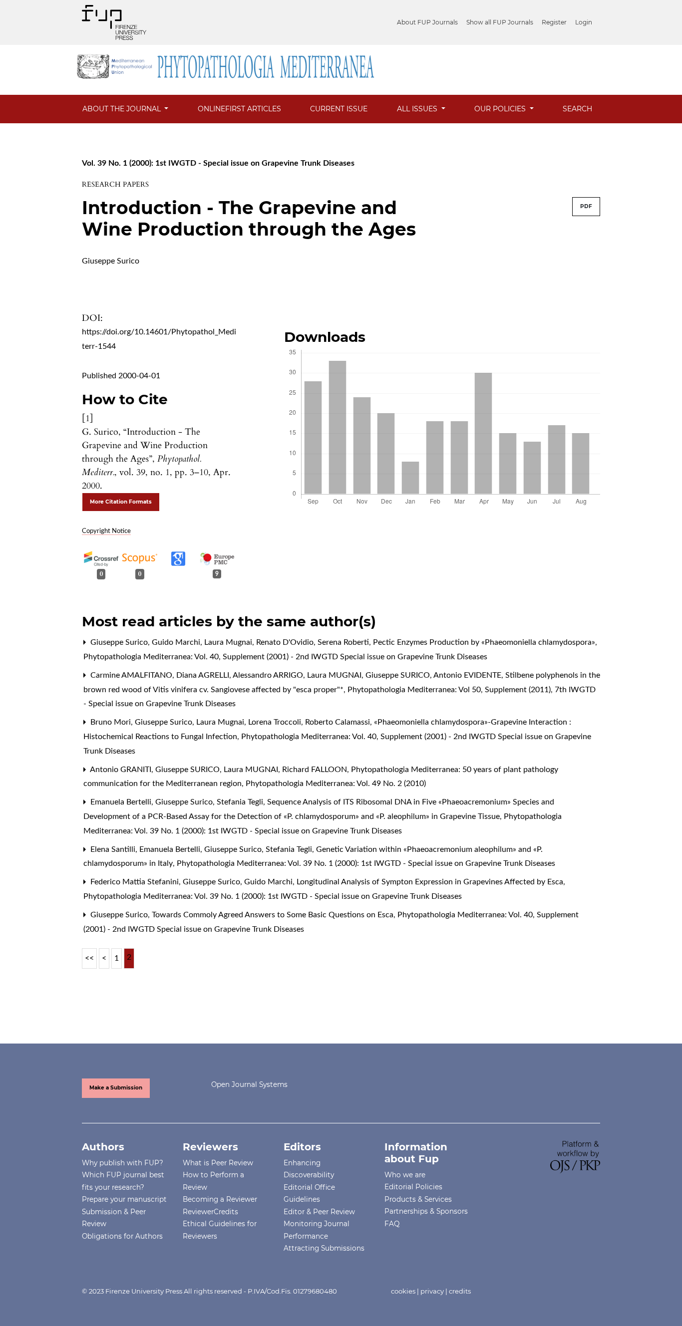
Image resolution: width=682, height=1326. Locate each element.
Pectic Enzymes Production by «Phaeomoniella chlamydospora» (485, 642)
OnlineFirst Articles (239, 108)
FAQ (391, 1224)
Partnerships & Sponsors (426, 1211)
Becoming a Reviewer (220, 1199)
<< (89, 958)
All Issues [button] (418, 108)
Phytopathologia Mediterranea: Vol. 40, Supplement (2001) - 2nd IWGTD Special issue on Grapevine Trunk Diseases (285, 657)
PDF (586, 206)
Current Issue (338, 108)
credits (460, 1291)
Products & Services (418, 1199)
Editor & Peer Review (319, 1212)
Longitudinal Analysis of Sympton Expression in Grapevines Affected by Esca (431, 882)
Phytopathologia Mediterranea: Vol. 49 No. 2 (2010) (336, 784)
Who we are (404, 1175)
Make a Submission (115, 1087)
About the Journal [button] (122, 108)
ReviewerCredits (210, 1212)
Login (583, 22)
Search (577, 108)
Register (554, 22)
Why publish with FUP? (122, 1163)
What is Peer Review (218, 1163)
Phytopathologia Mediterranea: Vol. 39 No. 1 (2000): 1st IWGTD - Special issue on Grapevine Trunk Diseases (366, 863)
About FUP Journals (427, 22)
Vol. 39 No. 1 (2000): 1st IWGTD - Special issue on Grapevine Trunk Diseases (218, 163)
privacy (432, 1291)
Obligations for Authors (122, 1236)
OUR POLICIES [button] (501, 108)
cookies (403, 1291)
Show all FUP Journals (499, 22)
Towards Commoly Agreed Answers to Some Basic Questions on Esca (273, 915)
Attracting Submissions (324, 1248)
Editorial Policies (413, 1187)
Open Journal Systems (249, 1084)
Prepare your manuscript (124, 1199)
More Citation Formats (121, 502)
